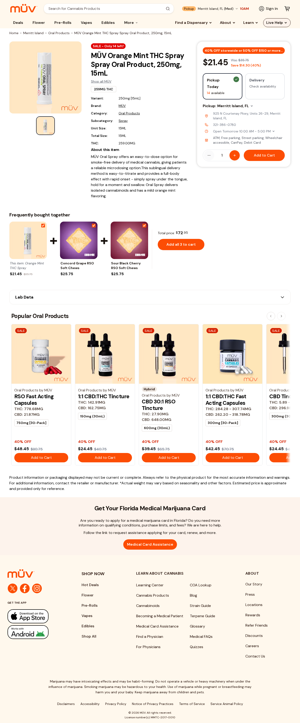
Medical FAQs (201, 636)
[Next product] (281, 316)
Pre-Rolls (62, 22)
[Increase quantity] (234, 155)
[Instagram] (37, 588)
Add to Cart (264, 155)
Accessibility (90, 704)
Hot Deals (90, 584)
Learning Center (150, 585)
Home (14, 33)
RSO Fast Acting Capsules (33, 399)
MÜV (122, 106)
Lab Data (24, 297)
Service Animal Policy (226, 704)
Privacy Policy (115, 704)
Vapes (86, 22)
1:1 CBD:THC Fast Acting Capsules (226, 399)
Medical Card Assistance (150, 544)
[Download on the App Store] (35, 616)
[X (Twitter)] (13, 588)
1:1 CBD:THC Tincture (103, 396)
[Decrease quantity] (209, 155)
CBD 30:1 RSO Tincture (158, 405)
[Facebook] (25, 588)
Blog (193, 595)
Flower (39, 22)
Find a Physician (149, 636)
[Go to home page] (35, 573)
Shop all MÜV (101, 81)
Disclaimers (66, 704)
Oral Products (59, 33)
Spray (123, 121)
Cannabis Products (152, 595)
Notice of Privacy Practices (152, 704)
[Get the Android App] (35, 632)
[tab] (45, 125)
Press (250, 594)
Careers (252, 645)
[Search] (168, 9)
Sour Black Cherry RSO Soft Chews (126, 265)
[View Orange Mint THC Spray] (28, 240)
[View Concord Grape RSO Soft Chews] (79, 240)
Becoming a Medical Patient (159, 615)
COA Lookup (200, 585)
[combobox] (106, 8)
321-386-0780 (224, 125)
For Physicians (148, 646)
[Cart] (287, 8)
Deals (18, 22)
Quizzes (196, 646)
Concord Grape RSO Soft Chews (77, 265)
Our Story (253, 584)
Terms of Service (192, 704)
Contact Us (255, 656)
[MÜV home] (23, 8)
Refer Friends (256, 625)
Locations (253, 604)
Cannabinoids (148, 605)
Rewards (252, 615)
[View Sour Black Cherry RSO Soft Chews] (129, 240)
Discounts (254, 635)
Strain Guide (200, 605)
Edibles (108, 22)
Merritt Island (33, 33)
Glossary (197, 626)
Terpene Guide (202, 615)
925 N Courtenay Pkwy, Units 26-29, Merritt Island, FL (247, 115)
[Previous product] (271, 316)
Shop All (89, 636)
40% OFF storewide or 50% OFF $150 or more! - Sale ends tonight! (245, 50)
